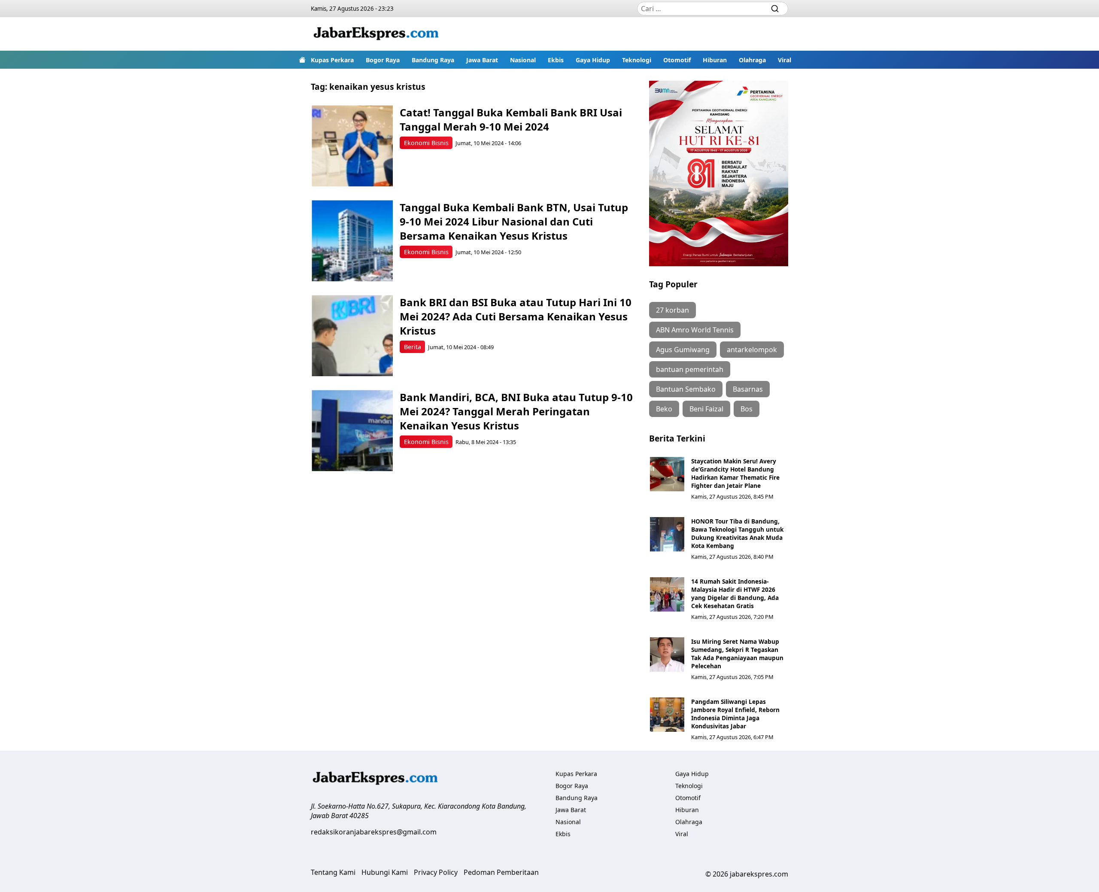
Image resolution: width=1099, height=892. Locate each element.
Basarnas (748, 389)
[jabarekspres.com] (376, 34)
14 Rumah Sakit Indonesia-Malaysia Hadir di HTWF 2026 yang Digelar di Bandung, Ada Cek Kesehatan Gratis (735, 593)
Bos (747, 409)
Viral (784, 60)
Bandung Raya (433, 60)
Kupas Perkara (332, 60)
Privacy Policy (436, 872)
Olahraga (752, 60)
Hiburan (715, 60)
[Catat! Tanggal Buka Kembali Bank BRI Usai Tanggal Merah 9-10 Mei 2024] (352, 145)
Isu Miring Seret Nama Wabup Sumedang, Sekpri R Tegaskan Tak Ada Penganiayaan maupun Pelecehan (737, 653)
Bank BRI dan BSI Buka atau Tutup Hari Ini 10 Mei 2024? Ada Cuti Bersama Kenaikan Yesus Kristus (515, 316)
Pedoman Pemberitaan (501, 872)
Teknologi (636, 60)
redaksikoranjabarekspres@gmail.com (374, 832)
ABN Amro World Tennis (695, 330)
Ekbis (556, 60)
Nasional (523, 60)
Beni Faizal (706, 409)
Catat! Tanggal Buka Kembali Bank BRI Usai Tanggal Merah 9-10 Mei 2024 (511, 119)
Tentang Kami (333, 872)
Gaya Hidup (593, 60)
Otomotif (677, 60)
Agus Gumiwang (683, 349)
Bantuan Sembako (686, 389)
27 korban (672, 310)
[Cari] (775, 8)
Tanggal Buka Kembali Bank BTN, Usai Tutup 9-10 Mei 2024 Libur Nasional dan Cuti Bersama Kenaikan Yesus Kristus (514, 221)
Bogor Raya (383, 60)
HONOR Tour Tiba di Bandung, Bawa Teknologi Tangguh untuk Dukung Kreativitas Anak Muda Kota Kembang (737, 533)
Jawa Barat (482, 60)
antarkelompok (752, 349)
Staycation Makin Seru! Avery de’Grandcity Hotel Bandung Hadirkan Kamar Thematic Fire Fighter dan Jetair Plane (735, 473)
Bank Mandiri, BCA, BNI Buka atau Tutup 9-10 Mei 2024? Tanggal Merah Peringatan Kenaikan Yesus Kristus (516, 411)
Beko (664, 409)
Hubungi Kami (384, 872)
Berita (412, 347)
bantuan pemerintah (689, 369)
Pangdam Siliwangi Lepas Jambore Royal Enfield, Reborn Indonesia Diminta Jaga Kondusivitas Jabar (735, 713)
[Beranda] (302, 60)
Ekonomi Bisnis (426, 143)
